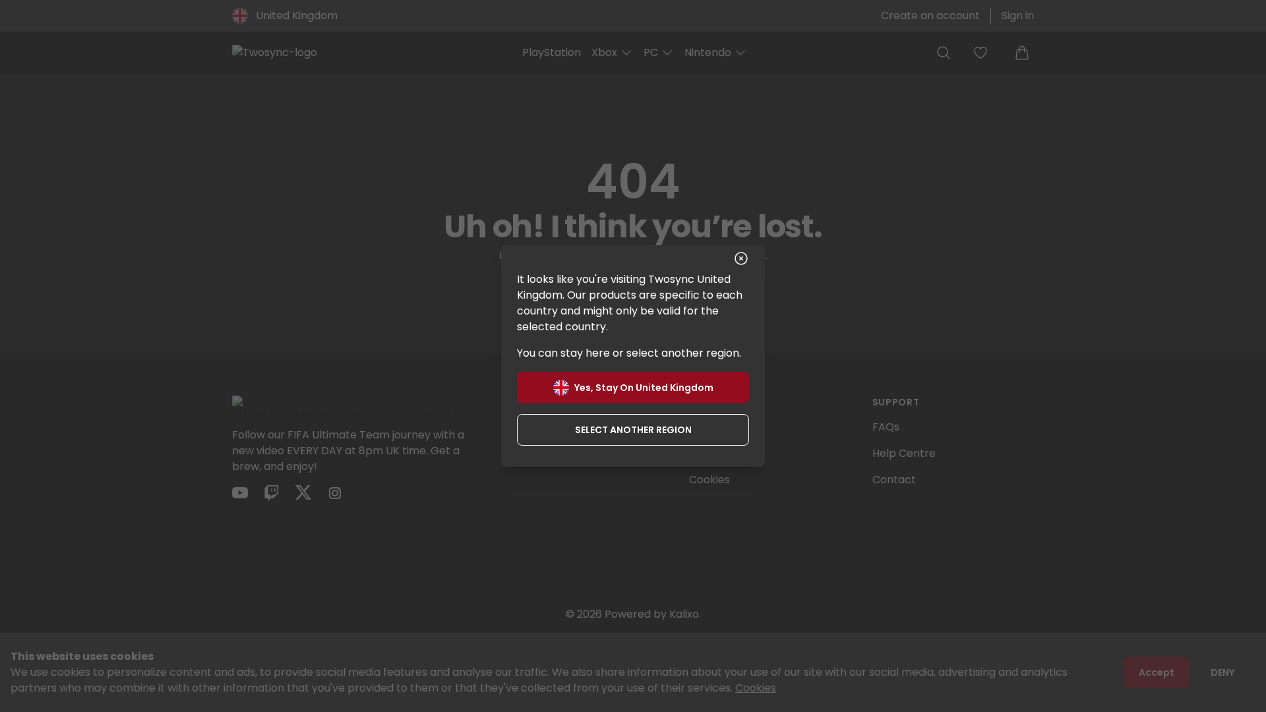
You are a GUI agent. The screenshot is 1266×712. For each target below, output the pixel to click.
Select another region (633, 429)
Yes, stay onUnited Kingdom (643, 387)
